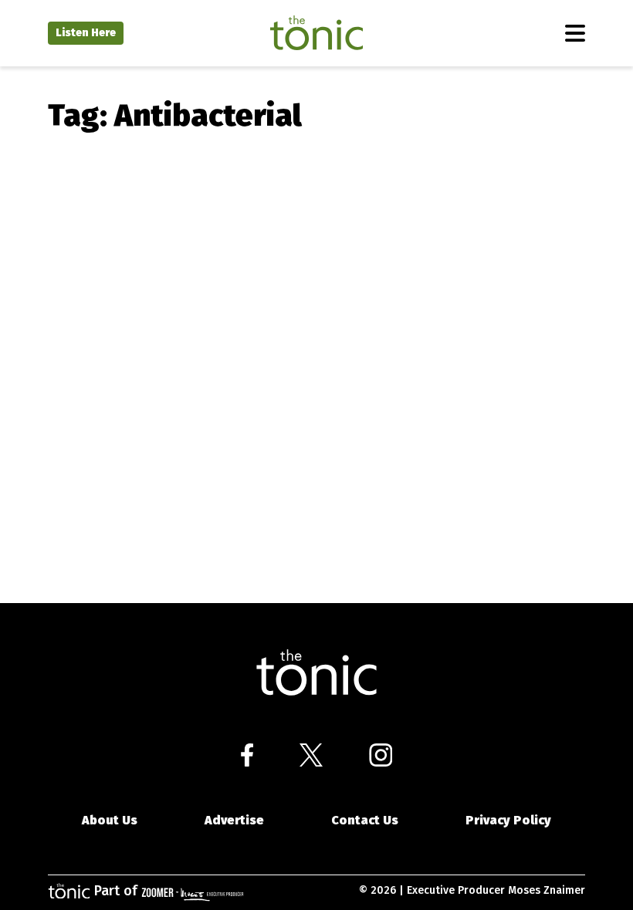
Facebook (247, 755)
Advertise (234, 820)
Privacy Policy (508, 820)
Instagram (380, 755)
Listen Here (86, 32)
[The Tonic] (316, 673)
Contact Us (364, 820)
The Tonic (316, 33)
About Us (109, 820)
